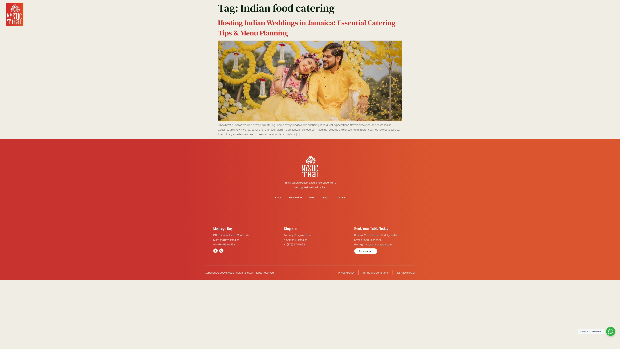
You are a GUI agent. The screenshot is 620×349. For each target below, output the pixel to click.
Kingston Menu (531, 14)
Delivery (573, 14)
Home (450, 14)
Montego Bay (504, 14)
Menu (485, 14)
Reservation (468, 14)
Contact (603, 14)
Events (554, 14)
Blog (588, 14)
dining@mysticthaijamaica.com (373, 244)
